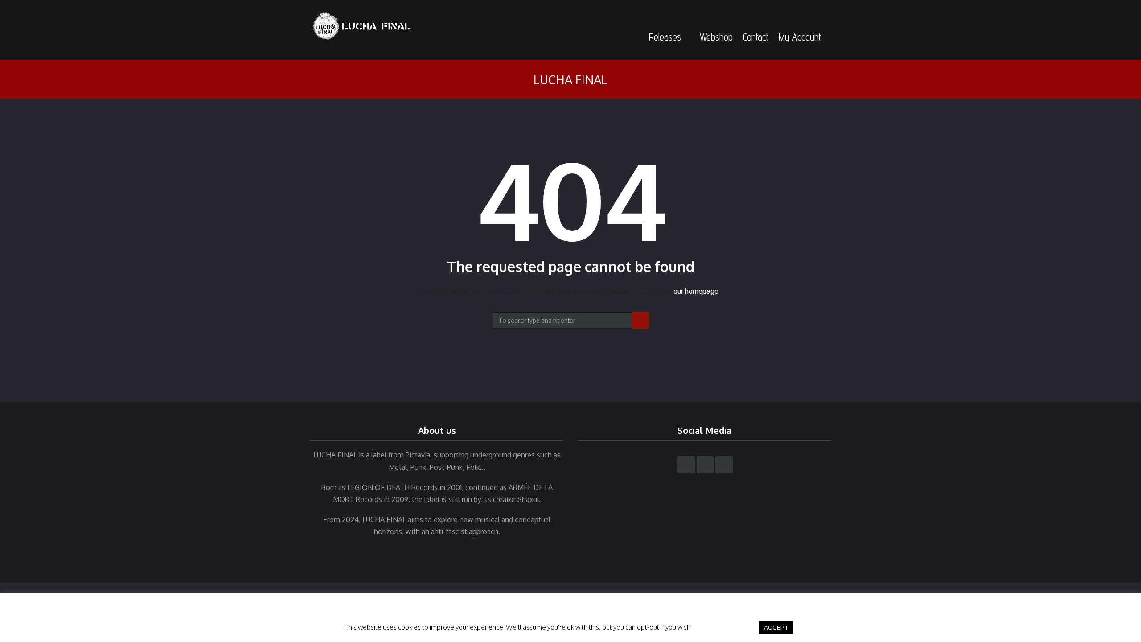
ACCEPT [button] (776, 627)
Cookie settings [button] (724, 627)
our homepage (695, 291)
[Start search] (640, 320)
